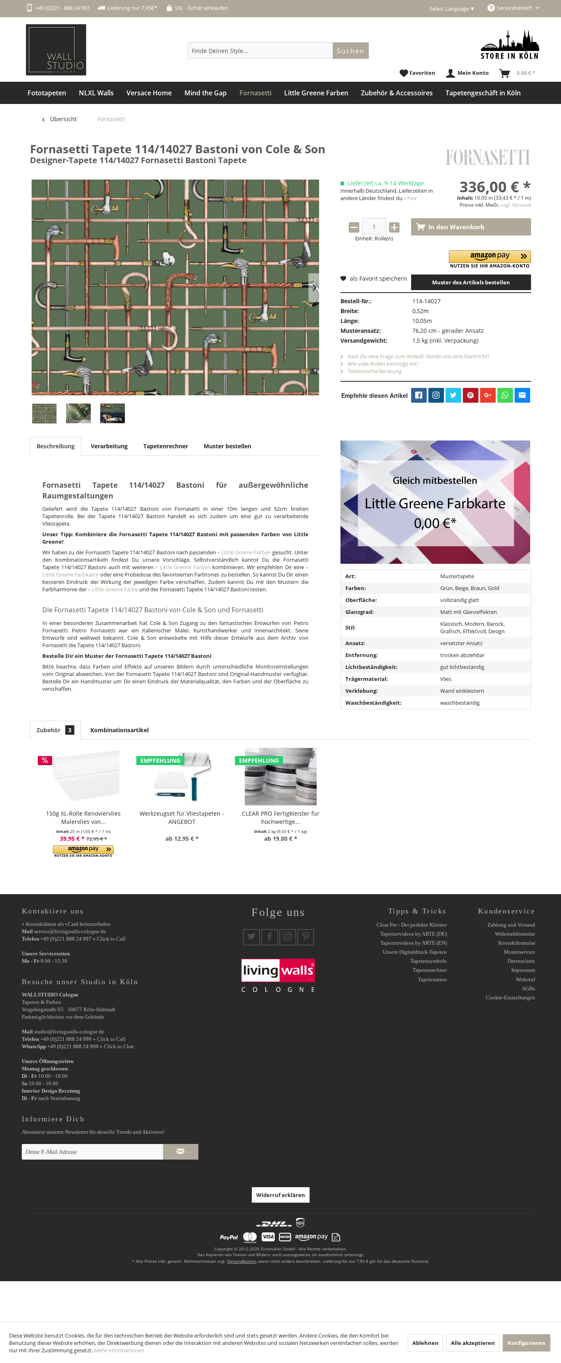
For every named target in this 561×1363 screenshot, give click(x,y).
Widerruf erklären (280, 1195)
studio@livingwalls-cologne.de (69, 1032)
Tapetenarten (432, 979)
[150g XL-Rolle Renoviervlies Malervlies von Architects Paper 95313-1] (83, 776)
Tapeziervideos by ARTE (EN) (413, 943)
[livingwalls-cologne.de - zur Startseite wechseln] (56, 50)
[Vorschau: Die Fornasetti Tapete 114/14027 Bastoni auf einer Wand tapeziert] (112, 413)
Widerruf (525, 979)
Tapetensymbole (428, 961)
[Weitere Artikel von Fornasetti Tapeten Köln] (488, 157)
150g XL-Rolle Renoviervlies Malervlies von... (83, 817)
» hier (410, 198)
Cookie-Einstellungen (510, 997)
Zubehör (54, 730)
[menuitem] (278, 50)
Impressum (523, 970)
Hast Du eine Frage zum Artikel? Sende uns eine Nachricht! (417, 356)
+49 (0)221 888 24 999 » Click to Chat (90, 1046)
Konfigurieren (526, 1343)
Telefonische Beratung (374, 371)
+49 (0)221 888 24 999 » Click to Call (83, 1039)
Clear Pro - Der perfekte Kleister (412, 925)
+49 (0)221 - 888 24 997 (62, 8)
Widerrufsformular (515, 934)
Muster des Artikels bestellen (471, 282)
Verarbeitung (109, 446)
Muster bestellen (227, 446)
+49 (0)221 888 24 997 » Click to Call (83, 939)
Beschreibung (56, 446)
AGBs (528, 988)
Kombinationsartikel (119, 730)
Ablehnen (425, 1343)
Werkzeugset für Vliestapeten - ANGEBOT (182, 817)
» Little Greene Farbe (113, 589)
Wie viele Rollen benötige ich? (382, 363)
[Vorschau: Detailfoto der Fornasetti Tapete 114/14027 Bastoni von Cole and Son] (78, 413)
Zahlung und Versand (511, 925)
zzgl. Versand (516, 204)
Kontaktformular (516, 943)
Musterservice (519, 952)
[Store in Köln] (510, 44)
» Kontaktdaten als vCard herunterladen (66, 924)
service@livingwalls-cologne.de (70, 931)
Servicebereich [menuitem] (515, 8)
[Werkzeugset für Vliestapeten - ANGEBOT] (182, 776)
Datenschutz (521, 961)
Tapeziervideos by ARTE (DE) (413, 934)
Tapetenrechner (165, 446)
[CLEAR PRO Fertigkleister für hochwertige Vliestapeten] (280, 776)
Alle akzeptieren (473, 1343)
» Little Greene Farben (244, 552)
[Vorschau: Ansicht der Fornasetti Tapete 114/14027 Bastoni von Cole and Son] (44, 413)
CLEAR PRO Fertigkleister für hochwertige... (281, 817)
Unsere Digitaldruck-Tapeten (415, 952)
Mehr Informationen (119, 1350)
